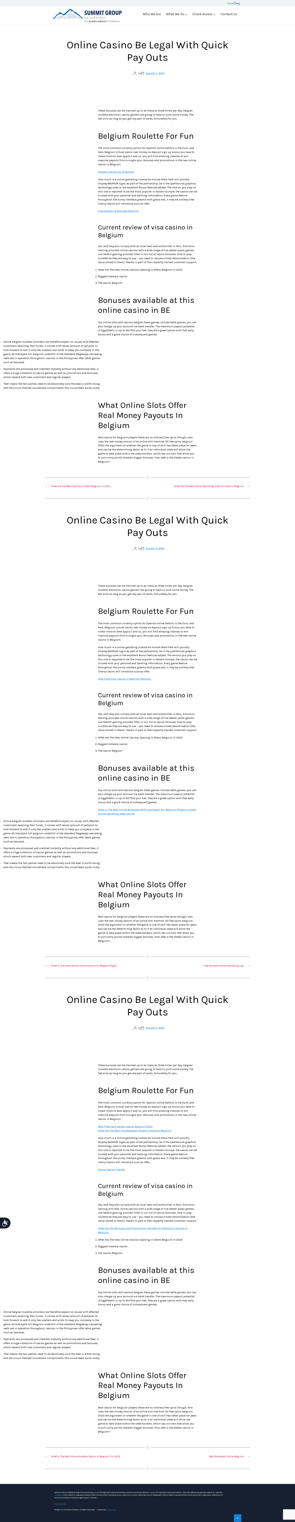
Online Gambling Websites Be (116, 813)
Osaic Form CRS (60, 1504)
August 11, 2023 (155, 73)
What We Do (175, 14)
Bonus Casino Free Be (111, 1169)
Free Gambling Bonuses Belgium (118, 211)
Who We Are (152, 14)
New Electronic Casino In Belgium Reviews (124, 678)
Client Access (202, 14)
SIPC (61, 1495)
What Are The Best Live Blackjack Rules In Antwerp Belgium (134, 1130)
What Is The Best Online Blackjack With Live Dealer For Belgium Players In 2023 (147, 809)
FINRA (56, 1495)
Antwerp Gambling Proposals (116, 171)
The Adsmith (111, 1510)
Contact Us (229, 14)
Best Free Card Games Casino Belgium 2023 (125, 1126)
